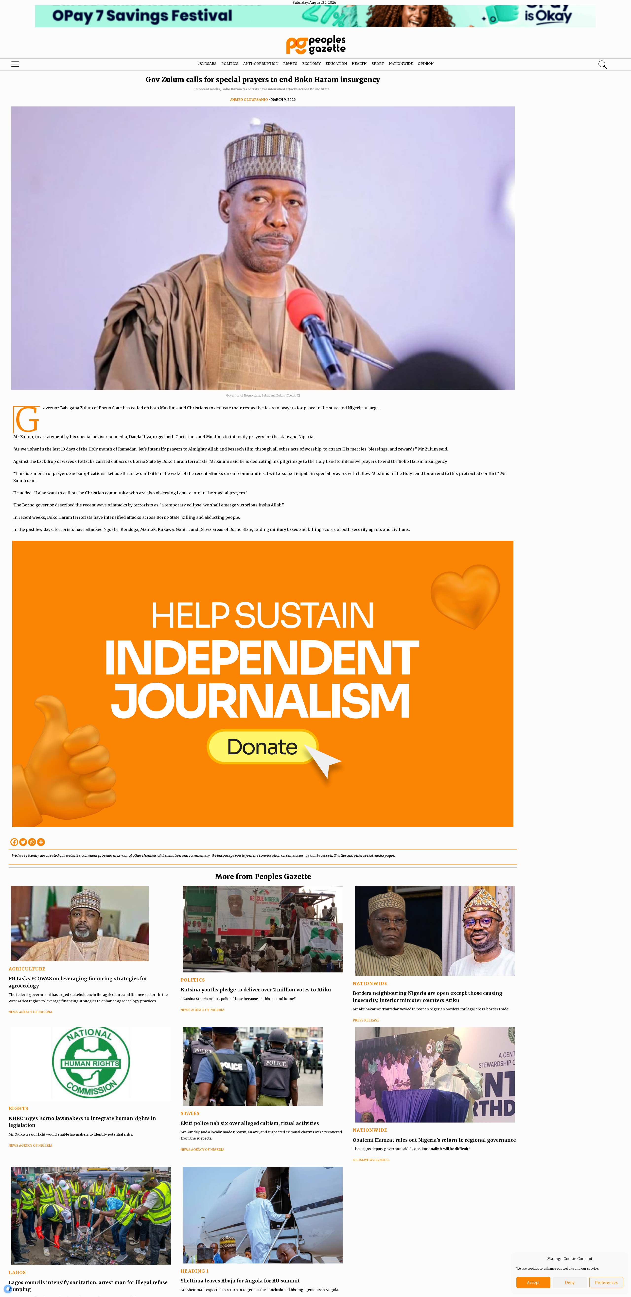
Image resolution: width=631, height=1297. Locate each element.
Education (336, 63)
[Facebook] (14, 842)
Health (359, 63)
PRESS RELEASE (366, 1020)
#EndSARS (206, 63)
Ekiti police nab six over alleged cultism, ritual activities (250, 1123)
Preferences (606, 1282)
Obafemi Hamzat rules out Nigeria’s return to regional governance (435, 1140)
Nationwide (401, 63)
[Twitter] (23, 842)
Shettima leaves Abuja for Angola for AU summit (240, 1281)
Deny (570, 1282)
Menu (33, 65)
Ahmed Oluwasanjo (249, 100)
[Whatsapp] (32, 842)
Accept (533, 1282)
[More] (41, 842)
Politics (229, 63)
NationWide (370, 983)
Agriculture (27, 969)
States (190, 1113)
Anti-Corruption (260, 63)
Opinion (426, 63)
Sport (378, 63)
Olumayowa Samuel (371, 1160)
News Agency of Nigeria (30, 1012)
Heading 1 (195, 1271)
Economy (311, 63)
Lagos (17, 1272)
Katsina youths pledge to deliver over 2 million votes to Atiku (256, 990)
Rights (290, 63)
